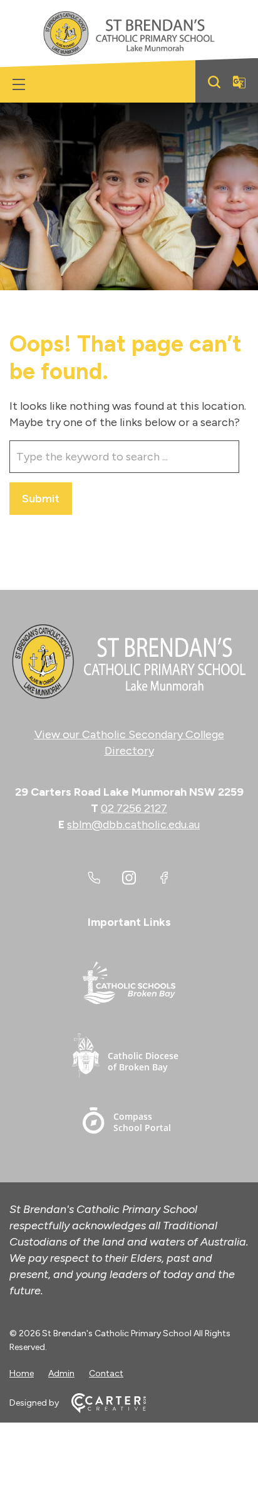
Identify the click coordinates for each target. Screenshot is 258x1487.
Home (21, 1373)
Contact (106, 1373)
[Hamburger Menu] (19, 84)
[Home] (129, 662)
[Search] (214, 82)
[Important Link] (129, 985)
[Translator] (239, 82)
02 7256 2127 (134, 808)
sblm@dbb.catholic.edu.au (133, 824)
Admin (61, 1373)
